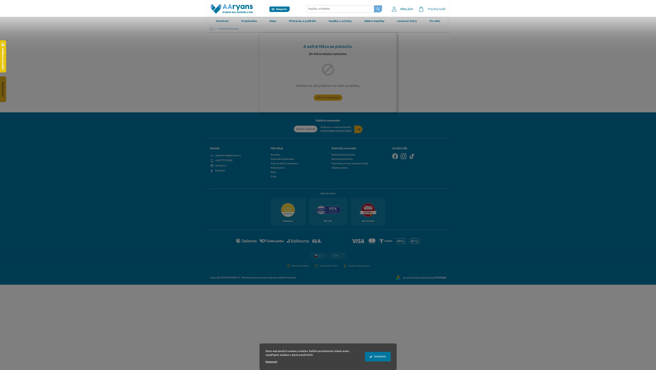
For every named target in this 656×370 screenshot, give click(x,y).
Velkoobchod (278, 168)
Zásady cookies (340, 168)
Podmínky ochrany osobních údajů (350, 163)
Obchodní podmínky (342, 159)
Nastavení (271, 362)
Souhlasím (380, 356)
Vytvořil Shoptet (411, 277)
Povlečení (222, 21)
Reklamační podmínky (343, 155)
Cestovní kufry (407, 21)
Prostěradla (249, 21)
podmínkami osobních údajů (337, 131)
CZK (336, 256)
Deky (273, 21)
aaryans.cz (220, 165)
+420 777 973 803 (223, 160)
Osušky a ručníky (340, 21)
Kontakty (275, 155)
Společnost (434, 277)
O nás (273, 176)
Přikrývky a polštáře (302, 21)
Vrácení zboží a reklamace (284, 163)
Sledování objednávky (282, 159)
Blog (273, 172)
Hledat (378, 8)
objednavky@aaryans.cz (228, 155)
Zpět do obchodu (328, 97)
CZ (319, 256)
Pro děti (435, 21)
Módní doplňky (374, 21)
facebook (220, 170)
